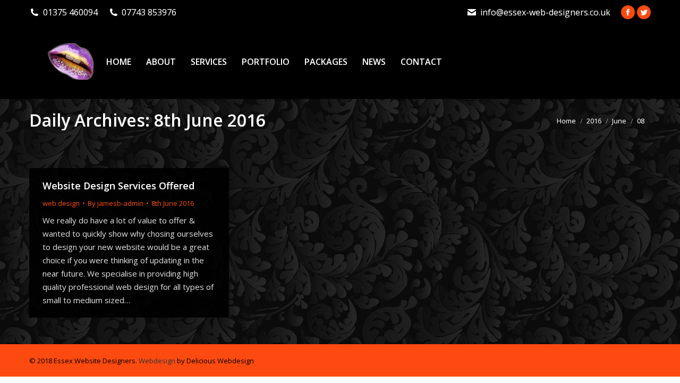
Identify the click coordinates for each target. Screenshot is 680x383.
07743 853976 (149, 12)
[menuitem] (118, 61)
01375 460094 (70, 12)
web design (61, 203)
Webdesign (157, 360)
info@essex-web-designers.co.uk (545, 12)
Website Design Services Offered (118, 185)
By (115, 203)
